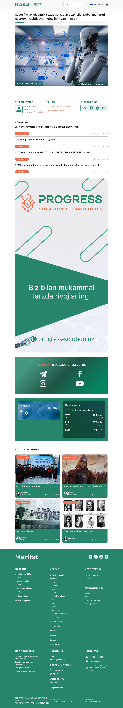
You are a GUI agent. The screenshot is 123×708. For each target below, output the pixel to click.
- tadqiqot (54, 603)
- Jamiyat (19, 591)
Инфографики (91, 604)
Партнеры (56, 687)
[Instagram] (101, 557)
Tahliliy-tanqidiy (57, 575)
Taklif (52, 630)
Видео (87, 593)
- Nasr (53, 589)
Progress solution (40, 703)
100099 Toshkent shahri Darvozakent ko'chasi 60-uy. (98, 667)
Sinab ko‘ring (55, 626)
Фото (87, 597)
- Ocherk (54, 585)
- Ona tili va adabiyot (59, 596)
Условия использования (92, 700)
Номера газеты (91, 575)
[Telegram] (90, 557)
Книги (87, 578)
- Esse (53, 582)
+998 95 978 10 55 (96, 657)
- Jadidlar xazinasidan (59, 613)
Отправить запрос (57, 680)
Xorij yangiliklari (22, 596)
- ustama (54, 599)
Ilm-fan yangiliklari (23, 600)
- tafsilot (54, 606)
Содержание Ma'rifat (24, 668)
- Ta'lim (18, 577)
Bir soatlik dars (56, 621)
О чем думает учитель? (25, 671)
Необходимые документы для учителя (26, 657)
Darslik (53, 640)
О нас (52, 656)
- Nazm (53, 592)
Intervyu (53, 635)
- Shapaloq (55, 617)
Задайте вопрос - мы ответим (24, 663)
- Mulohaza (55, 610)
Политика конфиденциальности (61, 700)
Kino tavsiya (55, 644)
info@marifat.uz (95, 661)
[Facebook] (96, 557)
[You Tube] (106, 557)
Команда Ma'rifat (57, 660)
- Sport (18, 584)
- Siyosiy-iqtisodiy (22, 581)
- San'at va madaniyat (24, 588)
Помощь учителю (92, 600)
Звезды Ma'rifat (60, 664)
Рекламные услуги (57, 671)
